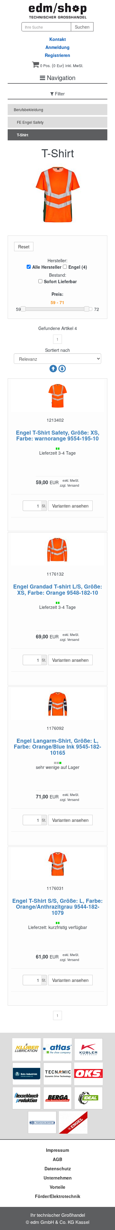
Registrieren (57, 55)
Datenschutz (57, 1168)
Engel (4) (77, 267)
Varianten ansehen (70, 506)
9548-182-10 (82, 592)
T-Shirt (22, 135)
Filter (59, 93)
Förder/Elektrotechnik (57, 1196)
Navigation (60, 77)
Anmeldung (57, 47)
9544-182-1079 (75, 909)
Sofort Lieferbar (60, 281)
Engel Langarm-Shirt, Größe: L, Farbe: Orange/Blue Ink (56, 743)
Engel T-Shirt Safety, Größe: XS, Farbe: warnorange (57, 435)
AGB (57, 1159)
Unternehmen (58, 1178)
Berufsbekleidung (28, 109)
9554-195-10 (83, 438)
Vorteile (57, 1187)
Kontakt (57, 39)
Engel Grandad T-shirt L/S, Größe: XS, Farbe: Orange (57, 589)
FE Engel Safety (30, 122)
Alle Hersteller (46, 267)
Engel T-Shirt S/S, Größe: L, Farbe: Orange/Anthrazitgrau (57, 903)
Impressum (57, 1150)
